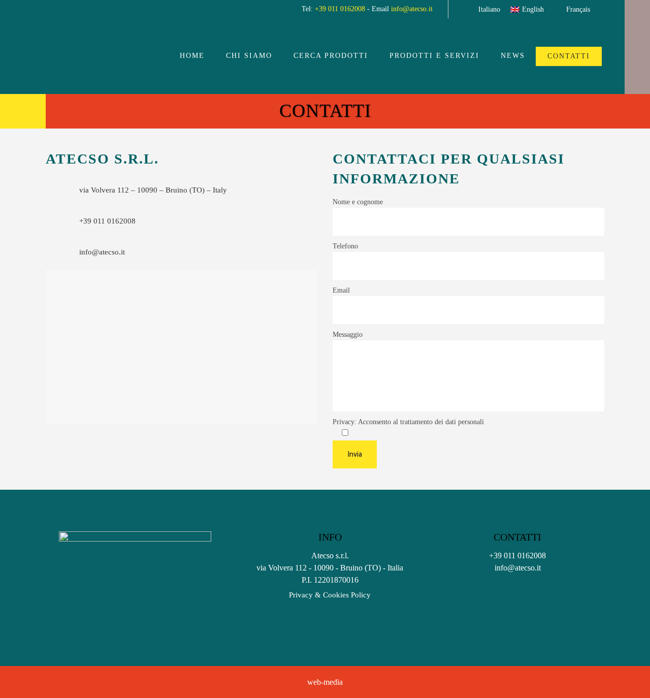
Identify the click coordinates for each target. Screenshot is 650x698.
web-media (325, 682)
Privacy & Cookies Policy (330, 595)
